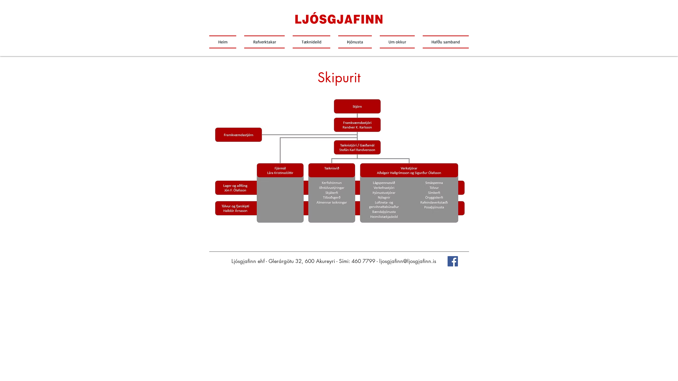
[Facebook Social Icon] (453, 261)
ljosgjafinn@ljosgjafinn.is (407, 261)
